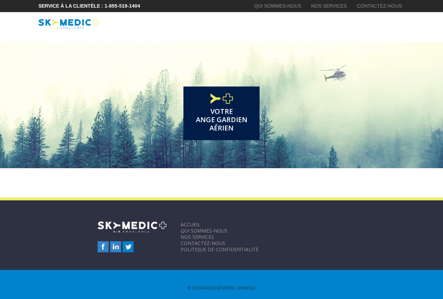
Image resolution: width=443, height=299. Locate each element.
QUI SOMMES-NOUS (277, 6)
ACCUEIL (190, 224)
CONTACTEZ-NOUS (379, 6)
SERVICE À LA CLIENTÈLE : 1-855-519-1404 (89, 6)
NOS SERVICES (329, 6)
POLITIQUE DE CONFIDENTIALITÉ (220, 249)
